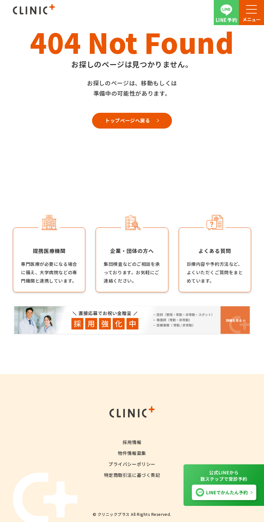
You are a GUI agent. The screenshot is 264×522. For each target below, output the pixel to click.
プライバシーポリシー (132, 464)
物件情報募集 (132, 453)
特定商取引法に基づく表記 (132, 475)
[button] (251, 12)
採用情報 (132, 442)
